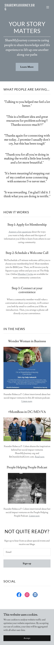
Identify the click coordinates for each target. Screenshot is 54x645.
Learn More (27, 66)
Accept (27, 638)
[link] (20, 9)
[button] (48, 7)
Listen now (26, 401)
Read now (39, 456)
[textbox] (27, 552)
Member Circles (25, 274)
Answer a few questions (20, 231)
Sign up (27, 563)
